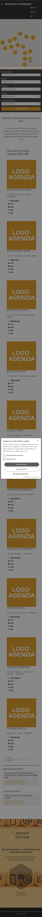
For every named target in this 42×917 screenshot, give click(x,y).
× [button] (37, 440)
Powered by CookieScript (31, 477)
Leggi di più (24, 451)
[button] (21, 474)
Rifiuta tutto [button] (22, 469)
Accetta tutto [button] (21, 464)
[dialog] (21, 458)
